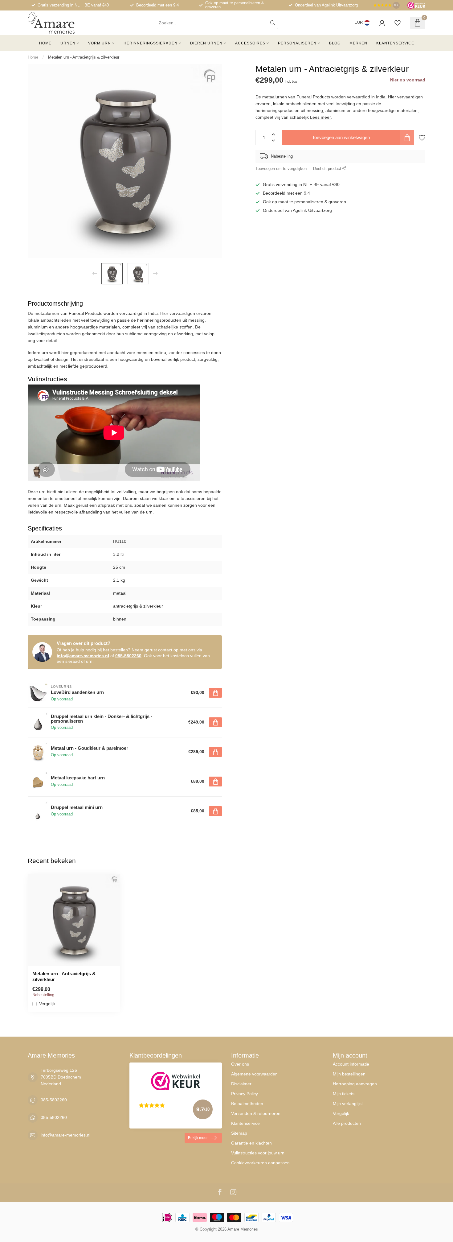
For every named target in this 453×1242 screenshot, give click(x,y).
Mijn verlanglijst (348, 1103)
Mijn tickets (343, 1093)
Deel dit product (327, 169)
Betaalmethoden (247, 1103)
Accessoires (250, 43)
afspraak (106, 505)
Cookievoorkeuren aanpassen (260, 1162)
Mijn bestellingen (349, 1073)
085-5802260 (128, 655)
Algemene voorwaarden (254, 1073)
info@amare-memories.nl (83, 655)
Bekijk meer (198, 1138)
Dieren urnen (206, 43)
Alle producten (347, 1123)
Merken (358, 43)
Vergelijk (47, 1003)
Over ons (240, 1064)
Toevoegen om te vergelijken (281, 169)
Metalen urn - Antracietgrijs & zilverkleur (83, 57)
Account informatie (351, 1064)
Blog (335, 43)
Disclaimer (241, 1083)
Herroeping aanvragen (355, 1083)
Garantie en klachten (251, 1143)
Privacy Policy (244, 1093)
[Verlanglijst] (397, 23)
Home (45, 43)
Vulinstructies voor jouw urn (257, 1152)
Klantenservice (395, 43)
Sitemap (239, 1133)
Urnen (68, 43)
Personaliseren (297, 43)
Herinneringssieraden (151, 43)
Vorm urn (99, 43)
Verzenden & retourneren (255, 1113)
